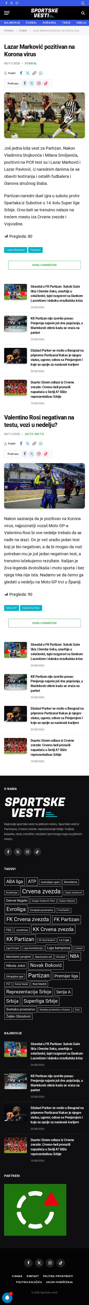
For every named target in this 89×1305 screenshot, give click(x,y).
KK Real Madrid (47, 940)
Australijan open (50, 882)
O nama (17, 1276)
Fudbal (31, 63)
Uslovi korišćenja (59, 1282)
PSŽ (8, 984)
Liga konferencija (33, 948)
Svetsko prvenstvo (20, 1009)
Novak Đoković (46, 965)
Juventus (22, 930)
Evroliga (16, 909)
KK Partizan (20, 939)
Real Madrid (39, 983)
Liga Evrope (12, 948)
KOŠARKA (49, 22)
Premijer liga (66, 975)
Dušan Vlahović (67, 901)
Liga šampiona (58, 948)
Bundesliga (11, 892)
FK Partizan (66, 919)
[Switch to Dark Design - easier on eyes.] (82, 3)
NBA (74, 956)
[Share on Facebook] (21, 73)
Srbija (12, 1001)
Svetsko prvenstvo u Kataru (55, 1009)
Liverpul (79, 948)
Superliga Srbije (41, 1001)
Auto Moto (34, 434)
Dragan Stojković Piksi (43, 901)
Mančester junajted (18, 956)
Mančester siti (43, 956)
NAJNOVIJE (12, 22)
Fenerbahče (64, 910)
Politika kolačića (29, 1282)
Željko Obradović (18, 1016)
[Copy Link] (34, 73)
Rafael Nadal (21, 984)
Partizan (35, 249)
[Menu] (7, 13)
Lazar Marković (15, 249)
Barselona (70, 882)
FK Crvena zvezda (27, 919)
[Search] (83, 13)
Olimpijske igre (14, 976)
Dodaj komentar (44, 265)
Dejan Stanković (73, 892)
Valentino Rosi (31, 607)
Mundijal (60, 957)
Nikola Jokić (15, 966)
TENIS (66, 22)
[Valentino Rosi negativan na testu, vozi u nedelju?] (44, 485)
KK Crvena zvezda (53, 929)
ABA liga (14, 881)
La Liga (64, 940)
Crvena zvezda (41, 891)
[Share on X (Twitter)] (27, 73)
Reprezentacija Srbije (28, 992)
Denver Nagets (17, 900)
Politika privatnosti (58, 1276)
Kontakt (33, 1276)
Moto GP (11, 607)
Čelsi (77, 1009)
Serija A (63, 992)
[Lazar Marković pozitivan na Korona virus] (44, 115)
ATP (32, 881)
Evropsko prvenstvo (41, 910)
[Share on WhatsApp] (41, 73)
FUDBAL (31, 22)
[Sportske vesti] (45, 13)
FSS (8, 930)
